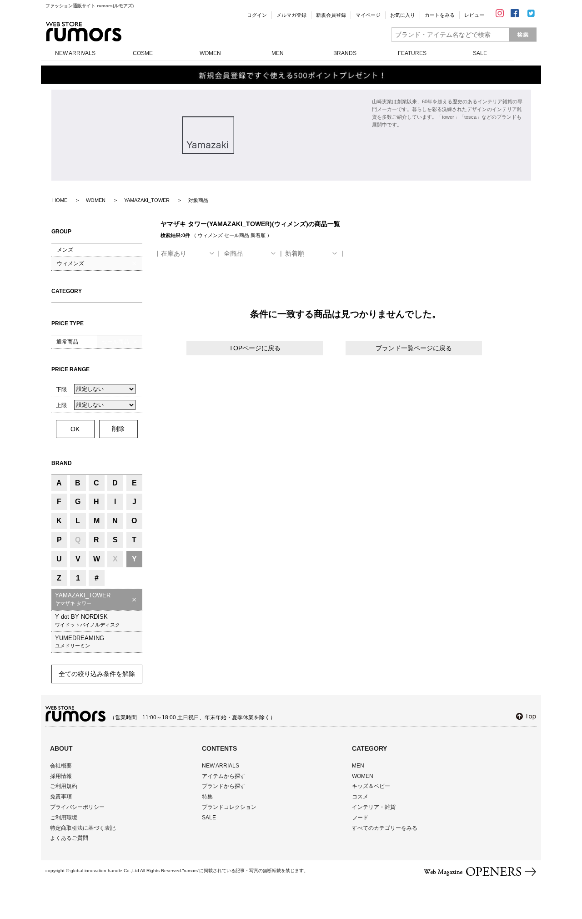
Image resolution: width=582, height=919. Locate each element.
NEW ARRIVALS (75, 53)
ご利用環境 (63, 817)
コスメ (360, 796)
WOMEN (210, 53)
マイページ (368, 15)
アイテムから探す (224, 776)
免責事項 (61, 796)
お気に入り (402, 15)
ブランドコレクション (229, 807)
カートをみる (440, 15)
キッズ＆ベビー (371, 786)
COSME (143, 53)
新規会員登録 (331, 15)
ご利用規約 (63, 786)
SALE (480, 53)
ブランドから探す (224, 786)
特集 (207, 796)
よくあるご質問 (69, 838)
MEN (277, 53)
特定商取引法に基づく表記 (82, 828)
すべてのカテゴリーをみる (384, 828)
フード (360, 817)
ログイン (257, 15)
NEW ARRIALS (220, 765)
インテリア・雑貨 (374, 807)
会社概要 (61, 765)
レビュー (474, 15)
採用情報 (61, 776)
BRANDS (344, 53)
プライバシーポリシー (77, 807)
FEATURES (412, 53)
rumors (83, 31)
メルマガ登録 (291, 15)
